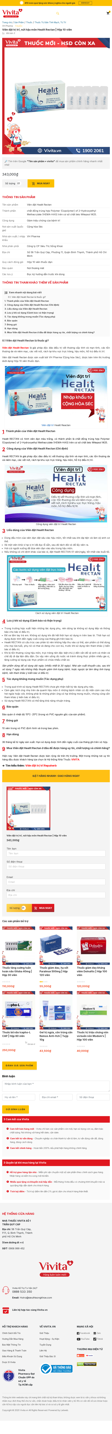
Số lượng (10, 183)
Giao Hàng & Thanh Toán (14, 1350)
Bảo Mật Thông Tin (11, 1344)
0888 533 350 (22, 1291)
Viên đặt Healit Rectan (15, 347)
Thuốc (29, 22)
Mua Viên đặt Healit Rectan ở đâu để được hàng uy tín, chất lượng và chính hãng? (50, 332)
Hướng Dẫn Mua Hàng (12, 1339)
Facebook (84, 1333)
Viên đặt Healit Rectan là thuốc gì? (27, 297)
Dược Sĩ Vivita (8, 1362)
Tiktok (99, 1339)
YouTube (85, 1339)
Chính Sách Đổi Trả (11, 1333)
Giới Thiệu (44, 1333)
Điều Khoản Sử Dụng (12, 1356)
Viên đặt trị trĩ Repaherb (41, 765)
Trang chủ (7, 22)
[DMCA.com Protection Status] (87, 1364)
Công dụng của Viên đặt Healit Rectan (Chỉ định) (32, 304)
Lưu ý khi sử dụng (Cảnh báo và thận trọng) (29, 312)
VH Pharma (7, 26)
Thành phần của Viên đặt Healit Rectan (27, 301)
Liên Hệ (43, 1350)
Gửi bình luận (15, 1109)
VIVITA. (75, 759)
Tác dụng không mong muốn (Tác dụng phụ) (30, 316)
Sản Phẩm (19, 22)
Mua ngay (43, 183)
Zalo (98, 1333)
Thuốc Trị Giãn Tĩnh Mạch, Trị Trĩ (50, 22)
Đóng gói (11, 324)
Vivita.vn (24, 1410)
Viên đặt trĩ (48, 425)
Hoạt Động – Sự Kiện (49, 1339)
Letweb (64, 1410)
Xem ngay (85, 3)
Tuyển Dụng (45, 1344)
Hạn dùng (11, 328)
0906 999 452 (16, 1248)
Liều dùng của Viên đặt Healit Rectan (26, 308)
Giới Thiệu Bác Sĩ (48, 1356)
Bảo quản (11, 320)
